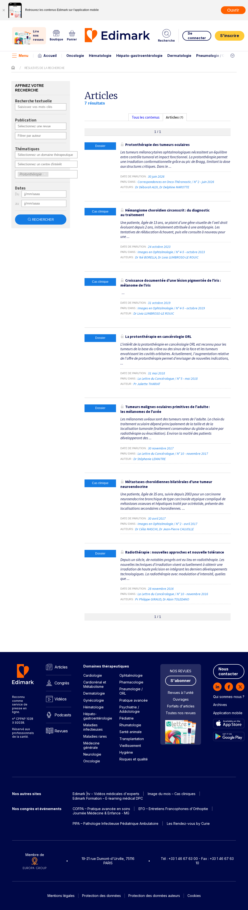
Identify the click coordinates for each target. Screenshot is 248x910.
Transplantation (131, 739)
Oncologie (75, 55)
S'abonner (180, 680)
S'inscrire (229, 35)
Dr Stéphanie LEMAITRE (149, 459)
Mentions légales (61, 896)
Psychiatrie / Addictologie (129, 709)
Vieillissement (130, 745)
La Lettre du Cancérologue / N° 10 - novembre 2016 (173, 594)
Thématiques (27, 149)
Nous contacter (228, 671)
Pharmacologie (131, 682)
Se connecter (197, 35)
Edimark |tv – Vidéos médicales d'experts (106, 794)
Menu (23, 55)
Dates (20, 188)
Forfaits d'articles (180, 706)
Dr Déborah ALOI (146, 187)
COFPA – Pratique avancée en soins (101, 809)
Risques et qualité (133, 759)
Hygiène (126, 752)
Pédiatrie (126, 718)
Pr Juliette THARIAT (146, 384)
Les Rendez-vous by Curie (188, 823)
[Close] (3, 10)
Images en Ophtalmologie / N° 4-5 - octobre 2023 (172, 252)
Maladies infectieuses (93, 727)
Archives (220, 705)
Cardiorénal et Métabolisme (94, 684)
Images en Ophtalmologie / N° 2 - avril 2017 (168, 524)
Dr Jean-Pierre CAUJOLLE (176, 529)
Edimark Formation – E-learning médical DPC (108, 798)
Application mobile (227, 713)
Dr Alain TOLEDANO (176, 599)
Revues (61, 730)
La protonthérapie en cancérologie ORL (158, 336)
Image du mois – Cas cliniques (171, 794)
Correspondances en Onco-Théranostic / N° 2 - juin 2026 (176, 182)
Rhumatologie (130, 725)
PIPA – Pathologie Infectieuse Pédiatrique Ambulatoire (115, 823)
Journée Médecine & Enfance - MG (101, 813)
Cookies (194, 896)
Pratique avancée (133, 700)
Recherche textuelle (33, 101)
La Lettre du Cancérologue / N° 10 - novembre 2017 (173, 453)
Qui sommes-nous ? (228, 697)
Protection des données (101, 896)
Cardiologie (92, 675)
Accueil (50, 55)
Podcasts (62, 715)
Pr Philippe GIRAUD (148, 599)
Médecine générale (91, 745)
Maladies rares (95, 736)
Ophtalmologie (131, 675)
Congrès (61, 683)
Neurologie (92, 754)
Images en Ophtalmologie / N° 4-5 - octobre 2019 (172, 308)
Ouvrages (181, 699)
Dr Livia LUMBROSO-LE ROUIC (178, 257)
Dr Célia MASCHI (146, 529)
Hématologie (100, 55)
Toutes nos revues (181, 713)
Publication (25, 120)
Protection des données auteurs (154, 896)
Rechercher (43, 219)
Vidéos (60, 699)
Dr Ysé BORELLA (145, 257)
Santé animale (130, 732)
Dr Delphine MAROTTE (174, 187)
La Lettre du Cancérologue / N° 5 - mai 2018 (168, 378)
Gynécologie (93, 700)
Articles (61, 667)
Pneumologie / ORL (212, 55)
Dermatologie (179, 55)
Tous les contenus (146, 117)
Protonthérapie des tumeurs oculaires (157, 144)
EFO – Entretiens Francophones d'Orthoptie (173, 809)
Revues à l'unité (181, 692)
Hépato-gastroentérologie (139, 55)
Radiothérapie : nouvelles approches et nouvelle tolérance (174, 552)
